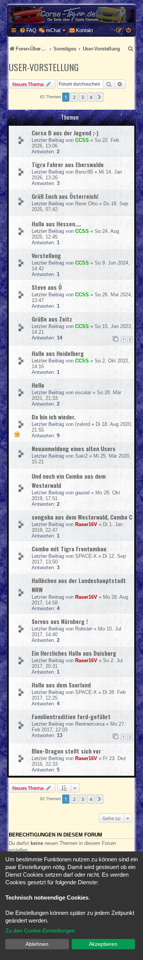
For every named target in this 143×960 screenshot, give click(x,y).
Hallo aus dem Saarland (61, 684)
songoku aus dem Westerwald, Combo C (82, 516)
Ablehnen (37, 944)
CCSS (82, 140)
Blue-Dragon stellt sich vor (66, 750)
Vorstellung (46, 255)
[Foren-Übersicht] (71, 15)
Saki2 (81, 456)
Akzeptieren (103, 944)
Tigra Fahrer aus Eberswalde (68, 164)
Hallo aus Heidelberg (58, 353)
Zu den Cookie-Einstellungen (40, 931)
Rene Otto (86, 203)
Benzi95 (84, 172)
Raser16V (86, 524)
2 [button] (74, 97)
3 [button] (82, 97)
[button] (99, 97)
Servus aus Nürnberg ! (60, 621)
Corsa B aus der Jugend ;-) (65, 132)
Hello (38, 385)
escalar (83, 392)
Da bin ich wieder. (54, 416)
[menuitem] (27, 30)
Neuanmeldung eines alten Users (74, 448)
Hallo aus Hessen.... (56, 223)
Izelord (82, 424)
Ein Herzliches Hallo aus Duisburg (74, 653)
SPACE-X (86, 556)
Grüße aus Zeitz (52, 318)
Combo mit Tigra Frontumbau (69, 548)
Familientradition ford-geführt (71, 716)
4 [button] (91, 97)
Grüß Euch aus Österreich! (65, 196)
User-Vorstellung (44, 67)
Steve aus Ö (47, 287)
